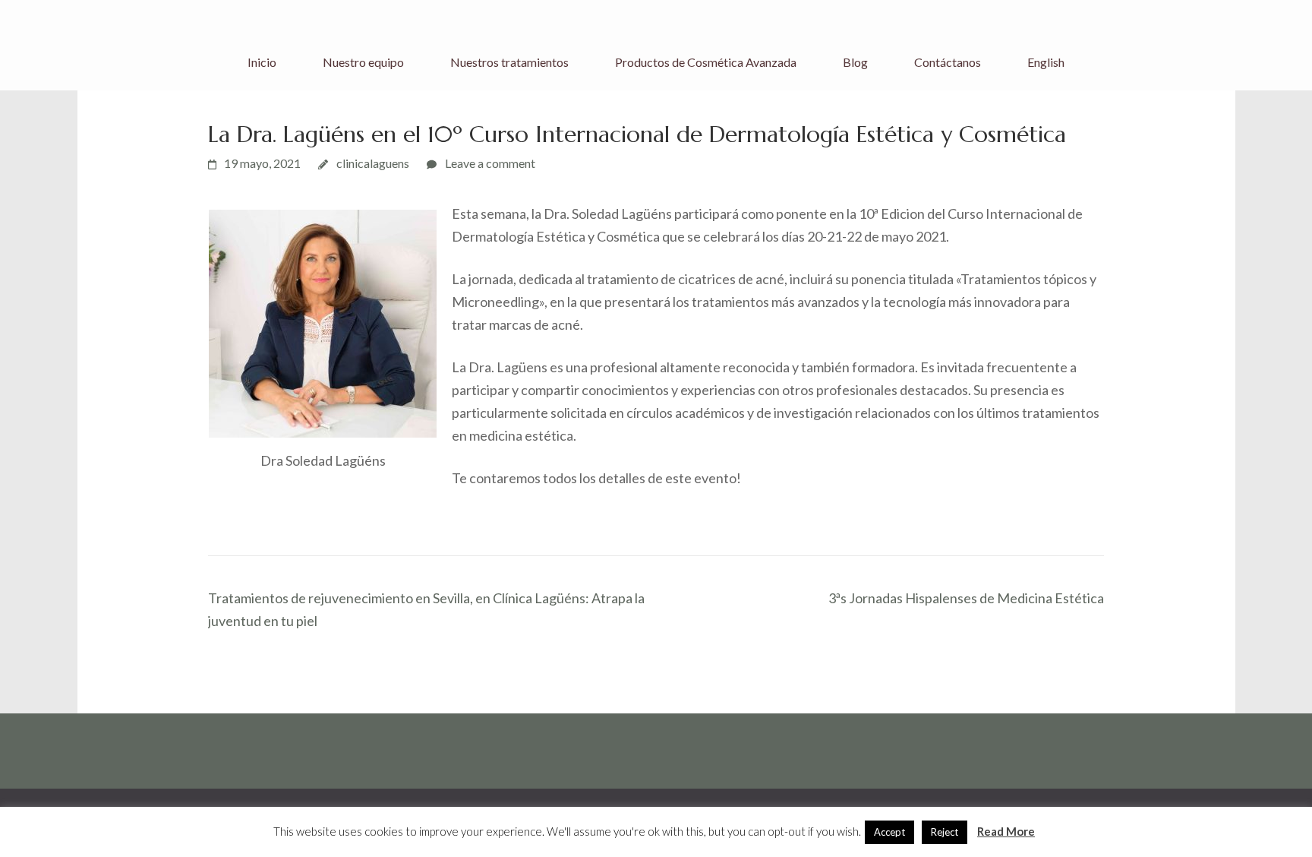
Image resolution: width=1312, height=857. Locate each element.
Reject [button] (944, 832)
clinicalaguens (372, 163)
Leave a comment (490, 163)
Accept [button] (889, 832)
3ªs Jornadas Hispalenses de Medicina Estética (966, 598)
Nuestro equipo (363, 62)
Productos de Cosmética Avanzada (705, 62)
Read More (1006, 831)
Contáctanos (947, 62)
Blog (855, 62)
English (1045, 62)
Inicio (262, 62)
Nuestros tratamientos (509, 62)
